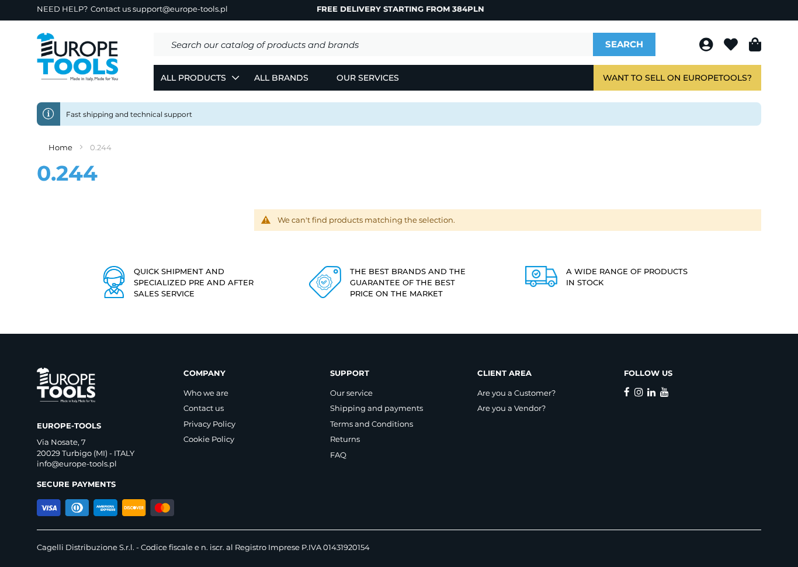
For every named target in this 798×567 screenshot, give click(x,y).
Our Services (367, 77)
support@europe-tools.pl (180, 8)
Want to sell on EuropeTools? (677, 77)
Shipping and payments (376, 408)
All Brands (281, 77)
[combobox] (373, 44)
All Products (193, 77)
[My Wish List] (732, 46)
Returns (345, 439)
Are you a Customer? (516, 392)
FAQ (338, 454)
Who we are (205, 392)
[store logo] (78, 57)
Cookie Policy (208, 439)
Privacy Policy (209, 423)
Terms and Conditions (371, 423)
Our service (351, 392)
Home (61, 147)
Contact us (203, 408)
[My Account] (707, 46)
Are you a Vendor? (511, 408)
